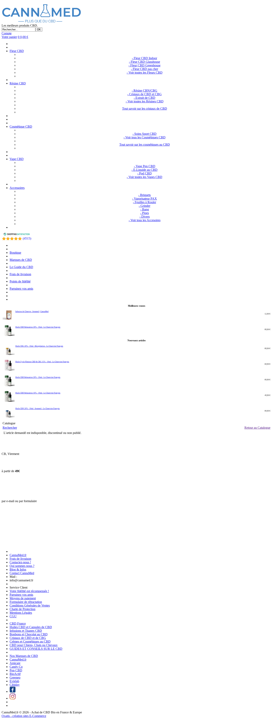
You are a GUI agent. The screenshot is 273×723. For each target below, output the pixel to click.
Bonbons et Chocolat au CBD (29, 634)
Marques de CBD (21, 259)
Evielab (14, 681)
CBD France (18, 623)
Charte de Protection (22, 609)
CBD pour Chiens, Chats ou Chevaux (34, 645)
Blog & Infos (18, 569)
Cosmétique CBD (21, 126)
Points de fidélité (20, 281)
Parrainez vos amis (21, 288)
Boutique (15, 252)
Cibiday (15, 684)
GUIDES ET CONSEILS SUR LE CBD (36, 648)
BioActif (15, 674)
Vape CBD (17, 159)
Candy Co (16, 666)
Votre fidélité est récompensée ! (29, 591)
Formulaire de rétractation (26, 602)
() (27, 238)
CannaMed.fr (18, 555)
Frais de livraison (20, 274)
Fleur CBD (17, 51)
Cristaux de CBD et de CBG (28, 638)
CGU (13, 616)
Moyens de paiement (23, 598)
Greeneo (15, 677)
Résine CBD (18, 83)
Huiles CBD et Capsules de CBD (31, 627)
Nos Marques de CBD (24, 656)
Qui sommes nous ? (22, 566)
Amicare (15, 663)
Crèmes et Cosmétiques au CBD (30, 641)
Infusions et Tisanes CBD (26, 630)
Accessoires (17, 187)
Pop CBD (16, 670)
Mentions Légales (21, 612)
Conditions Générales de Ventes (30, 605)
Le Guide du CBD (21, 267)
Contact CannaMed (22, 573)
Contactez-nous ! (20, 562)
